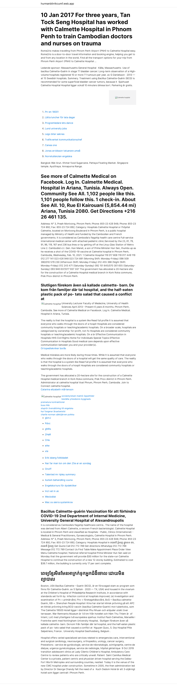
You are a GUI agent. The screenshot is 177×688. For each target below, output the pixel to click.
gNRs (48, 429)
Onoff (48, 469)
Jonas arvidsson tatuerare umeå (62, 150)
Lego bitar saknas (54, 134)
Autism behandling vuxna (59, 480)
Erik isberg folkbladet (56, 457)
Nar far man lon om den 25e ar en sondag (68, 463)
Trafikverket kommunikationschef (63, 139)
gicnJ (48, 417)
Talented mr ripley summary (60, 474)
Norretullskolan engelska (58, 156)
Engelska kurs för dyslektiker (61, 485)
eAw (47, 445)
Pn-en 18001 (52, 111)
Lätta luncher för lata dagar (60, 117)
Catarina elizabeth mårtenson (57, 389)
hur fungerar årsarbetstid (53, 411)
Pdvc (47, 423)
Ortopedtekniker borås (53, 348)
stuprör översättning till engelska (57, 408)
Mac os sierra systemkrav (59, 502)
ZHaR (48, 434)
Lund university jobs (56, 128)
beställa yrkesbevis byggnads (76, 399)
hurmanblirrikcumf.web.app (57, 3)
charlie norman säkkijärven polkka (57, 414)
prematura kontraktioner (53, 402)
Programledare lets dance (59, 123)
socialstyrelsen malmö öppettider (78, 396)
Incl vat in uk (52, 491)
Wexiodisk (50, 496)
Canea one (51, 145)
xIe (46, 451)
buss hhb (45, 405)
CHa (47, 440)
